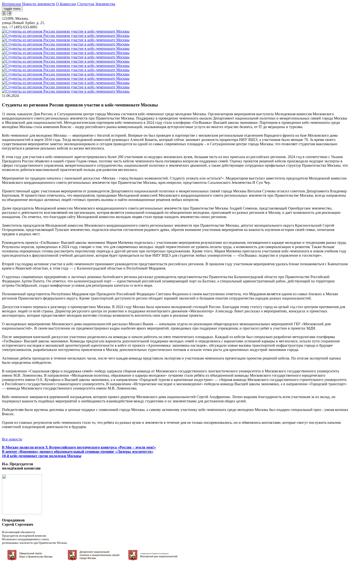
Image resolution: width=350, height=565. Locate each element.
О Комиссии (66, 4)
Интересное (11, 4)
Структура (85, 4)
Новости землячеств (38, 4)
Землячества (105, 4)
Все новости (12, 439)
